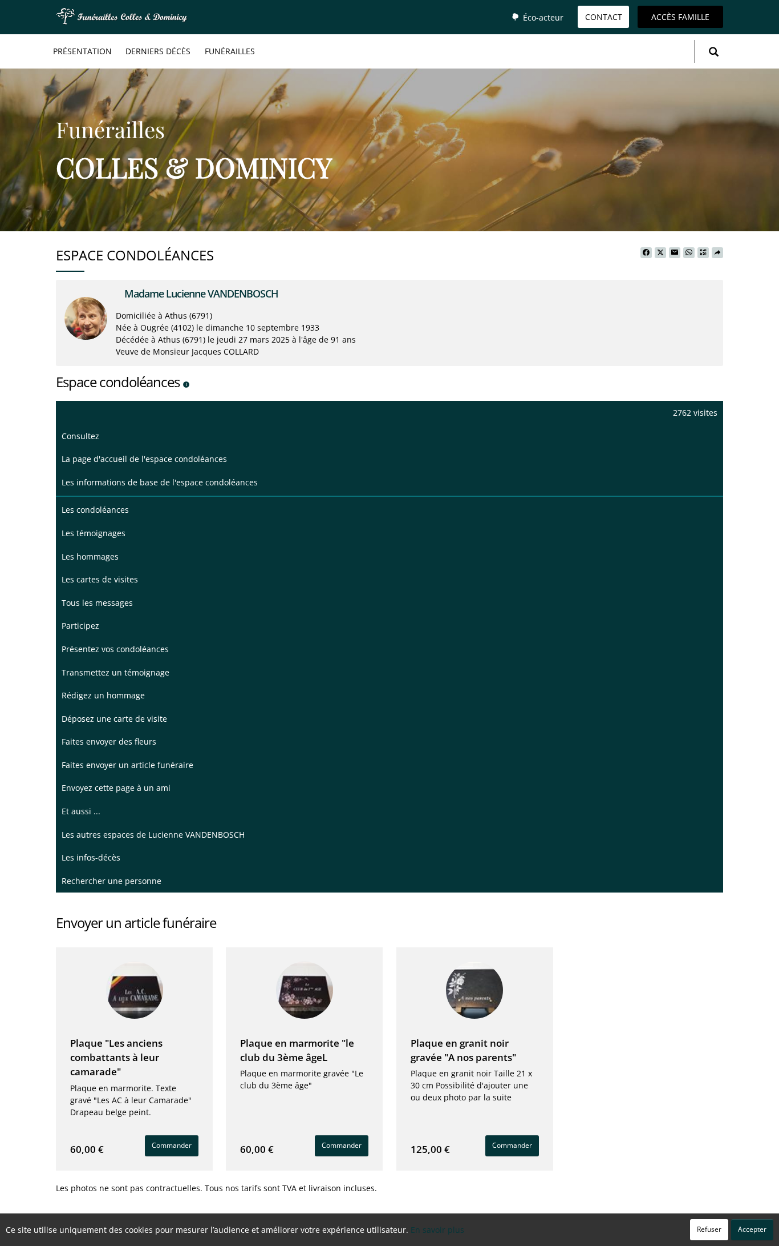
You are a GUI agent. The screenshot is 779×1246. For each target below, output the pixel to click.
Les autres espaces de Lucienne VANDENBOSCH (153, 834)
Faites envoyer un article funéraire (127, 764)
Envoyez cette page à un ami (116, 787)
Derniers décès (157, 51)
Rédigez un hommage (103, 695)
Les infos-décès (91, 857)
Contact (603, 16)
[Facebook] (646, 253)
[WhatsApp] (689, 253)
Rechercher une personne (111, 880)
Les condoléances (95, 509)
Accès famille (680, 16)
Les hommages (90, 556)
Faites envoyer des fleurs (109, 741)
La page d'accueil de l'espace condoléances (144, 458)
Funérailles (230, 51)
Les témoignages (93, 533)
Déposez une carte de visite (114, 718)
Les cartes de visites (100, 579)
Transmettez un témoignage (115, 672)
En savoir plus (437, 1229)
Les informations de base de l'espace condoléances (160, 482)
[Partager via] (717, 253)
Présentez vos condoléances (115, 649)
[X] (660, 253)
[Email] (674, 253)
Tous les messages (97, 602)
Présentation (82, 51)
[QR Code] (703, 253)
